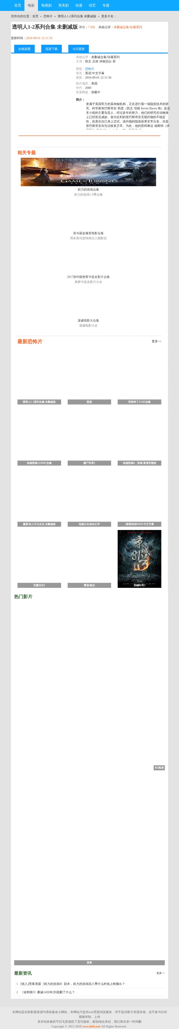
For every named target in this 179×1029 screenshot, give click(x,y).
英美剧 (63, 5)
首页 (17, 5)
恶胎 (89, 401)
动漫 (78, 5)
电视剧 (46, 5)
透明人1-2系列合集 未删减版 (77, 16)
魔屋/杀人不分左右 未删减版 (39, 524)
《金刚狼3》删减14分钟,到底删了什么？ (48, 992)
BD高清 (159, 767)
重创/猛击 (89, 585)
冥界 (89, 962)
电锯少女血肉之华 (89, 524)
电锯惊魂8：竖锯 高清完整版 (139, 463)
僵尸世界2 (89, 463)
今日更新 (78, 49)
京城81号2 (139, 585)
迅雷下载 (51, 49)
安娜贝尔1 (39, 585)
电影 (31, 5)
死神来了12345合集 (139, 401)
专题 (105, 5)
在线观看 (24, 49)
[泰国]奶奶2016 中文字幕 (139, 524)
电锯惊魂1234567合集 (39, 463)
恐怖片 (48, 16)
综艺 (92, 5)
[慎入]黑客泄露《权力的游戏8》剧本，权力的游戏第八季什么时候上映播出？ (73, 984)
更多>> (161, 973)
